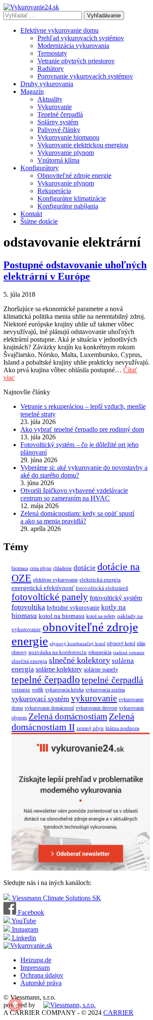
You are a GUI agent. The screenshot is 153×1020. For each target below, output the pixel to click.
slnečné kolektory (79, 660)
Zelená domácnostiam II (72, 721)
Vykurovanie (54, 106)
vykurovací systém (40, 698)
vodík (37, 690)
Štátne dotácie (39, 221)
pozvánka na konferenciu (57, 652)
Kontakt (31, 213)
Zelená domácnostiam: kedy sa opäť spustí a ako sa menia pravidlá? (77, 517)
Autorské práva (41, 982)
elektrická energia (100, 579)
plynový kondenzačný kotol (77, 643)
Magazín (32, 91)
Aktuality (49, 99)
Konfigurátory (39, 167)
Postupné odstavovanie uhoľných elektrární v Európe (75, 270)
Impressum (35, 967)
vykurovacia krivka (64, 690)
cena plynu (40, 568)
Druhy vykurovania (46, 83)
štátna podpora (122, 728)
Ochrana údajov (41, 975)
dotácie (85, 568)
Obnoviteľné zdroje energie (74, 175)
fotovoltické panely (49, 597)
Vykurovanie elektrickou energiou (82, 145)
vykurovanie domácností (49, 708)
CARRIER (118, 1012)
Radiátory (50, 68)
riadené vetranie (128, 652)
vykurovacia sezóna (105, 690)
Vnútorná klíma (58, 160)
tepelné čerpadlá (112, 679)
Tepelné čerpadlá (60, 114)
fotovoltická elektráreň (102, 588)
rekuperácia (99, 652)
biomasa (19, 568)
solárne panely (101, 669)
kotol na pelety (101, 616)
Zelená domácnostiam (67, 716)
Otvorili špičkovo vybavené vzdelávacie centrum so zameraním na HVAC (74, 494)
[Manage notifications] (15, 1005)
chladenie (62, 568)
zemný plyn (90, 728)
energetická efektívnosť (42, 587)
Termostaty (52, 53)
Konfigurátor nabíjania (67, 206)
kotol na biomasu (62, 616)
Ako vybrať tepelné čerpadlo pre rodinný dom (82, 429)
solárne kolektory (59, 669)
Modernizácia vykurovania (73, 45)
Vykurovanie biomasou (68, 137)
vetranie (20, 689)
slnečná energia (29, 661)
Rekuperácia (54, 190)
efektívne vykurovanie (55, 580)
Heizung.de (35, 960)
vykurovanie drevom (96, 708)
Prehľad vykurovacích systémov (80, 38)
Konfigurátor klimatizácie (71, 198)
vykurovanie (94, 698)
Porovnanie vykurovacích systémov (85, 76)
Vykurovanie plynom (65, 152)
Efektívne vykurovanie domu (59, 30)
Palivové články (58, 129)
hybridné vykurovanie (73, 607)
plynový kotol (121, 643)
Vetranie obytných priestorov (76, 61)
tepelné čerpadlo (45, 679)
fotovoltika (28, 607)
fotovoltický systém (116, 597)
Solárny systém (57, 122)
